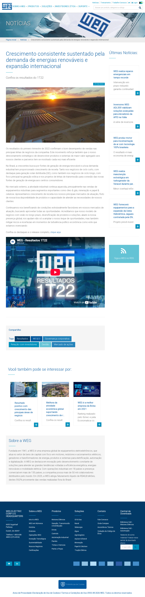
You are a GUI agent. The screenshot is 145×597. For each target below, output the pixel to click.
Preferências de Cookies (75, 584)
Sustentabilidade (35, 543)
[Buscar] (140, 8)
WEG (6, 6)
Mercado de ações (63, 344)
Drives (54, 530)
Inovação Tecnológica (37, 539)
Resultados (22, 338)
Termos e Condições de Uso (74, 593)
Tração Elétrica (80, 550)
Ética (72, 6)
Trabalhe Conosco (119, 3)
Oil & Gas (78, 520)
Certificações (34, 550)
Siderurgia (78, 527)
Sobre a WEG (19, 6)
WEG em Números (36, 523)
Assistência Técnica (105, 527)
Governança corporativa (57, 338)
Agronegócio (79, 535)
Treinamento (106, 3)
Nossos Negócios (36, 546)
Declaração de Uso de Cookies (46, 593)
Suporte (83, 6)
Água (77, 531)
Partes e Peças (57, 549)
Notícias (95, 3)
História (32, 527)
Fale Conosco (103, 520)
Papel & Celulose (81, 546)
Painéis (54, 541)
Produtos (33, 6)
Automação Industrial (60, 537)
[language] (141, 3)
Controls (55, 534)
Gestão (45, 344)
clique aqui (55, 232)
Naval (77, 523)
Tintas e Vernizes (58, 545)
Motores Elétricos (58, 520)
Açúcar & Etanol (81, 539)
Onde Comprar (103, 523)
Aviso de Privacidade (22, 593)
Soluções (47, 6)
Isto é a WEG (34, 520)
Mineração (79, 543)
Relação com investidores (24, 344)
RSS (90, 593)
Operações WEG (35, 535)
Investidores (62, 6)
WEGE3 (36, 338)
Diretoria (32, 531)
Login (135, 3)
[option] (24, 402)
